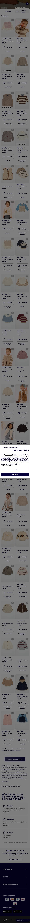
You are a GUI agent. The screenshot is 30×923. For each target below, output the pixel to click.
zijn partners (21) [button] (8, 454)
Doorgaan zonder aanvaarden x (10, 447)
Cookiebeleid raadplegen (6, 465)
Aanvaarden (15, 474)
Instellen (15, 469)
